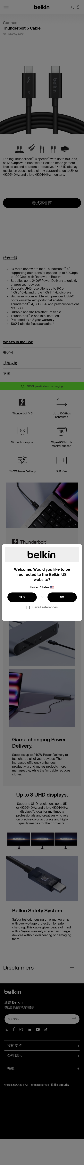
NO (62, 597)
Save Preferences (45, 607)
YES (22, 597)
